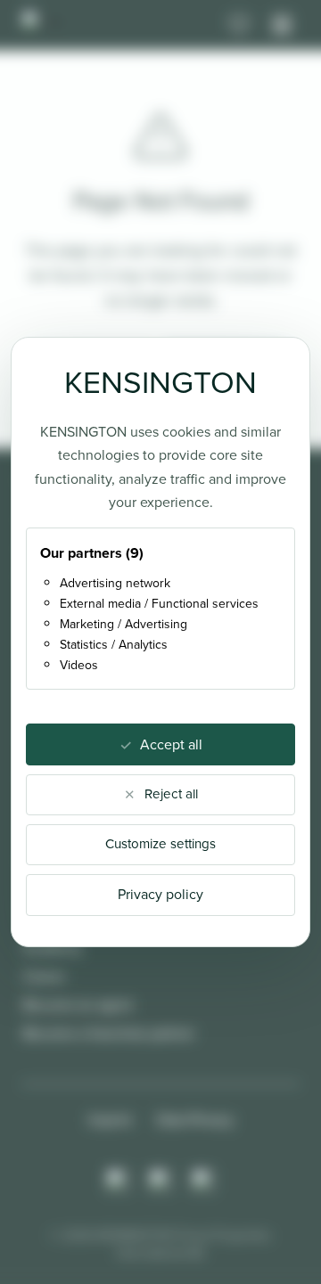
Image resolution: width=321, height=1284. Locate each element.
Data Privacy (195, 1119)
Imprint (110, 1119)
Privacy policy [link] (160, 894)
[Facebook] (160, 1180)
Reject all (171, 794)
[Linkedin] (203, 1180)
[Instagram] (117, 1180)
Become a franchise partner (108, 1033)
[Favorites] (239, 25)
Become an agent (78, 1004)
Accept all (171, 744)
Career (44, 976)
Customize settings (160, 844)
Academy (52, 947)
